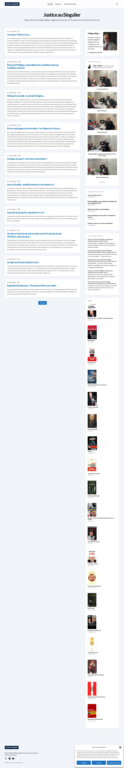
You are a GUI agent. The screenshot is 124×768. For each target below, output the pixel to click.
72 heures (90, 451)
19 (19, 181)
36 (19, 125)
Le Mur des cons (92, 362)
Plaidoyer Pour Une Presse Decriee (96, 697)
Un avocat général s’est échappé (96, 675)
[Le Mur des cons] (92, 354)
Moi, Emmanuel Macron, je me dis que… (97, 385)
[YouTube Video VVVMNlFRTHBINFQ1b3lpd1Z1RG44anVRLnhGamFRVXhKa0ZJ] (102, 78)
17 (19, 230)
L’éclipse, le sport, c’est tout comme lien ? (100, 223)
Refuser (99, 763)
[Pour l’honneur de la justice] (92, 578)
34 (19, 282)
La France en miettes (93, 564)
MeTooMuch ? (91, 340)
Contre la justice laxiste (94, 473)
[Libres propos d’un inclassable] (92, 711)
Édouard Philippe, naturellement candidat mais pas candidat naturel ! (102, 202)
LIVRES (90, 300)
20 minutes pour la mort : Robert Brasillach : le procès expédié (101, 518)
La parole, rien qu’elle (93, 407)
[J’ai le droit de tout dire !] (92, 533)
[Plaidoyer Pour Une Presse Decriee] (92, 689)
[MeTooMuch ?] (92, 332)
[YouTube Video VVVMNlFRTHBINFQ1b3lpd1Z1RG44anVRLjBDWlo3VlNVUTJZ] (102, 121)
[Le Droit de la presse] (92, 644)
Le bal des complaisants (94, 496)
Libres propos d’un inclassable (95, 719)
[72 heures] (92, 443)
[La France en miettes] (92, 555)
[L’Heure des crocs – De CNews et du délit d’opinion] (92, 310)
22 (19, 259)
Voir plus (42, 303)
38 (19, 209)
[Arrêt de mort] (92, 600)
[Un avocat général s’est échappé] (92, 666)
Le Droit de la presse (93, 652)
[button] (120, 747)
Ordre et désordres (93, 429)
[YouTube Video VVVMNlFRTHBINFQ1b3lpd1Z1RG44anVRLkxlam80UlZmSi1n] (102, 143)
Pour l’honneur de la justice (94, 586)
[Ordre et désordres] (92, 421)
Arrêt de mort (91, 608)
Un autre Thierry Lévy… (95, 195)
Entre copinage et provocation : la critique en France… (101, 216)
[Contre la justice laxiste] (92, 465)
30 (19, 62)
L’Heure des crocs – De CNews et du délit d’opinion (100, 318)
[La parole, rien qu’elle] (92, 399)
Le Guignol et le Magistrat (94, 630)
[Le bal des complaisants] (92, 487)
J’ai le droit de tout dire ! (94, 541)
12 (19, 92)
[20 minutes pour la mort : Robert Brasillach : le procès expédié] (92, 510)
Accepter (83, 763)
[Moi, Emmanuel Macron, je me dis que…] (92, 376)
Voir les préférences (114, 763)
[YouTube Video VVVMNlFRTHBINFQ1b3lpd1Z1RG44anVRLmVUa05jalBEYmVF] (102, 100)
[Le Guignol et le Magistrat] (92, 622)
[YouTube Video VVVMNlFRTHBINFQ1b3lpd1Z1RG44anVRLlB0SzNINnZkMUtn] (102, 167)
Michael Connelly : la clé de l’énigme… (99, 209)
